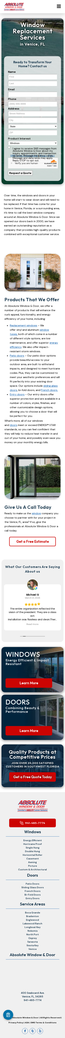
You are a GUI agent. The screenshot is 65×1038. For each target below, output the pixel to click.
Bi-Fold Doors (32, 894)
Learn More (29, 683)
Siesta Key (32, 945)
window (36, 513)
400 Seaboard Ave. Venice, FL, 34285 (32, 994)
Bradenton (32, 916)
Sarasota (32, 941)
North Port (32, 934)
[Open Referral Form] (8, 1015)
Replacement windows (23, 325)
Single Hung (33, 847)
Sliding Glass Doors (32, 887)
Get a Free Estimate (32, 541)
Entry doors (17, 394)
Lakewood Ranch (32, 923)
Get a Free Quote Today (32, 777)
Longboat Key (32, 927)
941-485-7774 (35, 823)
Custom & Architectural (32, 869)
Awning (32, 862)
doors (13, 425)
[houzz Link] (33, 1031)
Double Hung (32, 851)
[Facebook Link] (25, 1031)
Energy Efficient (32, 840)
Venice (32, 949)
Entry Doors (33, 898)
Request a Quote (20, 173)
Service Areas (32, 903)
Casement (32, 858)
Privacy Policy (15, 1022)
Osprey (32, 938)
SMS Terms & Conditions (43, 1022)
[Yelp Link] (40, 1031)
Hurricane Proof (32, 843)
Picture (32, 865)
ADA (27, 1022)
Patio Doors (32, 883)
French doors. (49, 390)
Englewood (32, 919)
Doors (32, 875)
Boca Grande (32, 912)
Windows (32, 831)
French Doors (32, 891)
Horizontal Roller (32, 854)
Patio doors (17, 355)
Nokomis (33, 930)
